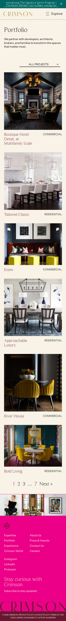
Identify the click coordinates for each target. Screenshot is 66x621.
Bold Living (13, 471)
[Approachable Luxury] (33, 307)
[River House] (33, 383)
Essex (8, 269)
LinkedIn (9, 564)
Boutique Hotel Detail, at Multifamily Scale (18, 139)
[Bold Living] (33, 446)
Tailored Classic (16, 214)
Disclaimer (16, 617)
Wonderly (51, 617)
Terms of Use (57, 615)
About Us (35, 535)
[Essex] (33, 244)
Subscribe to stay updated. (20, 591)
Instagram (10, 559)
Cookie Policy (42, 615)
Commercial (52, 134)
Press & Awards (39, 540)
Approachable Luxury (15, 342)
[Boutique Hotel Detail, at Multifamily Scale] (33, 101)
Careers (35, 551)
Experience (11, 545)
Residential (53, 214)
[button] (54, 14)
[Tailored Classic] (33, 181)
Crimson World (13, 551)
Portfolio (9, 540)
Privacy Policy (26, 615)
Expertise (10, 535)
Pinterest (10, 569)
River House (14, 416)
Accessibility (30, 617)
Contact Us (37, 545)
